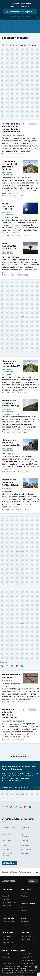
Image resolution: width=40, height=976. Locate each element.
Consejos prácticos (21, 787)
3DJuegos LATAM (27, 954)
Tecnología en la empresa (8, 855)
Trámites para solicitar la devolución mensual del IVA (9, 713)
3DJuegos (24, 893)
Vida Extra (24, 896)
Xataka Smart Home (9, 902)
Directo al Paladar (8, 922)
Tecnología (25, 841)
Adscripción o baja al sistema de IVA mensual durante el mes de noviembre (11, 128)
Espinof (23, 910)
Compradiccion (7, 942)
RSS (12, 665)
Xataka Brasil (6, 957)
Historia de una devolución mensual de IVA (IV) (11, 363)
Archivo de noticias (21, 756)
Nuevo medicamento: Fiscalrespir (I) (9, 246)
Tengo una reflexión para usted (11, 675)
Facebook (7, 665)
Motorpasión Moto (27, 925)
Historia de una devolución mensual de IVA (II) (11, 442)
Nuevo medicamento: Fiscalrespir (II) (9, 206)
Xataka (4, 893)
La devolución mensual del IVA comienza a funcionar (9, 165)
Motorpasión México (28, 963)
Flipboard (17, 665)
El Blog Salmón (26, 936)
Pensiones (32, 45)
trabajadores (25, 853)
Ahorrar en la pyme (27, 849)
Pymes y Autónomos (28, 939)
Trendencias (6, 936)
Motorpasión (25, 922)
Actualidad (7, 488)
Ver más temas (9, 863)
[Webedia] (9, 882)
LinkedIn (22, 665)
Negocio (5, 849)
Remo (9, 153)
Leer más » (30, 151)
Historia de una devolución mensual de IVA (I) (10, 482)
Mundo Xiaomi (7, 905)
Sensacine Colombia (28, 960)
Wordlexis (11, 235)
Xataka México (7, 954)
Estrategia (6, 834)
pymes (4, 845)
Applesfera (6, 899)
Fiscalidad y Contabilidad (13, 135)
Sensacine (24, 907)
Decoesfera (6, 939)
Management (7, 841)
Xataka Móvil (6, 896)
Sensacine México (27, 957)
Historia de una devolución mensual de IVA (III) (11, 403)
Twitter (2, 665)
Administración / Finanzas (26, 829)
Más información (7, 974)
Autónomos (22, 45)
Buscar (37, 872)
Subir (31, 881)
